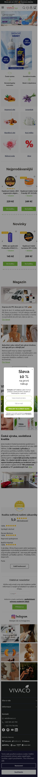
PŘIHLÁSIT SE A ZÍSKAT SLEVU (18, 409)
